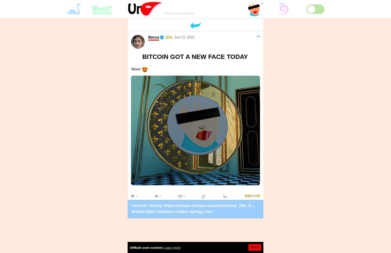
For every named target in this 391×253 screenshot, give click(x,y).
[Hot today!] (226, 196)
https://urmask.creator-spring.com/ (179, 211)
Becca (153, 37)
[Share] (203, 196)
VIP (257, 196)
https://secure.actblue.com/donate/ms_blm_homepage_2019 (222, 205)
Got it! (254, 247)
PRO (249, 196)
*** (258, 37)
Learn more (172, 247)
